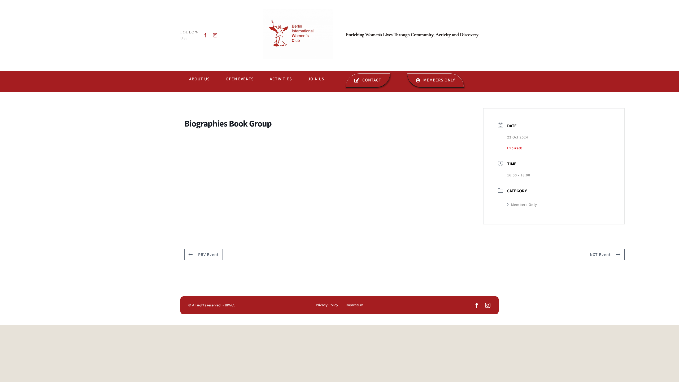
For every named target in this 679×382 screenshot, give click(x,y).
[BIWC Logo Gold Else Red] (298, 11)
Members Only (524, 204)
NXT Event (600, 255)
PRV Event (208, 255)
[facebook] (205, 35)
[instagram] (215, 35)
